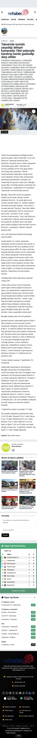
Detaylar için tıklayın (18, 591)
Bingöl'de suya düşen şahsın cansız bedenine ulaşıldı (10, 472)
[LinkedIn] (16, 693)
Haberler (4, 41)
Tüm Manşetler (9, 716)
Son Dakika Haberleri (27, 716)
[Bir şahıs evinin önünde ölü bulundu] (10, 484)
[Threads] (26, 693)
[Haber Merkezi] (6, 447)
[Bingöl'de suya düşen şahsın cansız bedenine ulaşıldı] (10, 465)
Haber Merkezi (16, 446)
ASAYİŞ (13, 19)
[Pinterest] (10, 693)
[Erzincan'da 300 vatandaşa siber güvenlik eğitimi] (10, 501)
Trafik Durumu (9, 710)
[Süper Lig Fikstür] (34, 597)
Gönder (5, 535)
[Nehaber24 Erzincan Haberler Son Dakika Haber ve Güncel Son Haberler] (18, 12)
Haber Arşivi (8, 719)
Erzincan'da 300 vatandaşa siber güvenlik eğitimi (9, 507)
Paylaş (5, 132)
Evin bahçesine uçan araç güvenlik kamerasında (26, 507)
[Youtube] (20, 693)
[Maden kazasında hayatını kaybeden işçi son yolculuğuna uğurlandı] (27, 484)
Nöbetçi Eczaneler (10, 707)
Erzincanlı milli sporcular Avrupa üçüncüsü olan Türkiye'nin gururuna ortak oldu (18, 24)
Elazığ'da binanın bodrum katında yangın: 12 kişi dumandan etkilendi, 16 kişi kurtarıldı (27, 474)
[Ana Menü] (2, 12)
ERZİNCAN (5, 19)
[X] (6, 693)
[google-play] (27, 698)
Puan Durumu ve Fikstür (25, 711)
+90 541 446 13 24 (19, 682)
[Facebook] (3, 693)
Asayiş (12, 41)
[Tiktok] (23, 693)
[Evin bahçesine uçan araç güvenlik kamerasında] (27, 501)
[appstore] (10, 698)
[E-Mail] (13, 450)
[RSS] (33, 693)
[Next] (30, 693)
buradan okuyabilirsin (23, 733)
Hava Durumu (26, 707)
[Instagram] (13, 693)
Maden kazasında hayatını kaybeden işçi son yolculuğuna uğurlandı (26, 491)
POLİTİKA (30, 19)
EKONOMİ (21, 19)
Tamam (18, 735)
